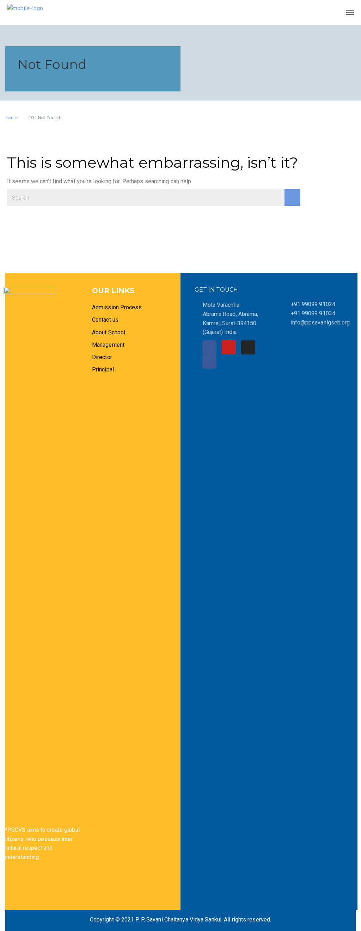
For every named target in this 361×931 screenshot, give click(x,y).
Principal (103, 369)
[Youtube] (229, 347)
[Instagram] (248, 347)
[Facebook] (209, 347)
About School (108, 332)
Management (108, 344)
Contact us (105, 319)
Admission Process (117, 307)
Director (103, 357)
